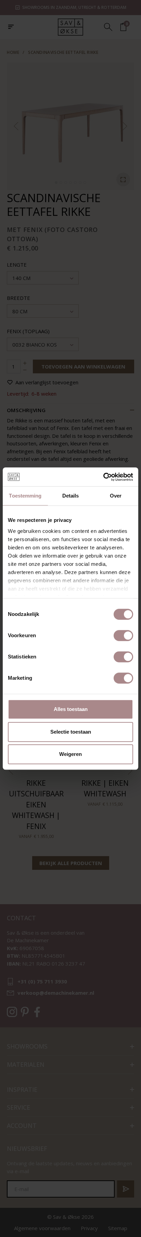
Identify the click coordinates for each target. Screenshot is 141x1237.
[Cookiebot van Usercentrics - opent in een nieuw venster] (103, 476)
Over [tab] (115, 496)
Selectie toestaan (70, 732)
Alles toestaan (71, 709)
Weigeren (70, 754)
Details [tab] (70, 496)
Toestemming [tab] (25, 496)
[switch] (123, 635)
